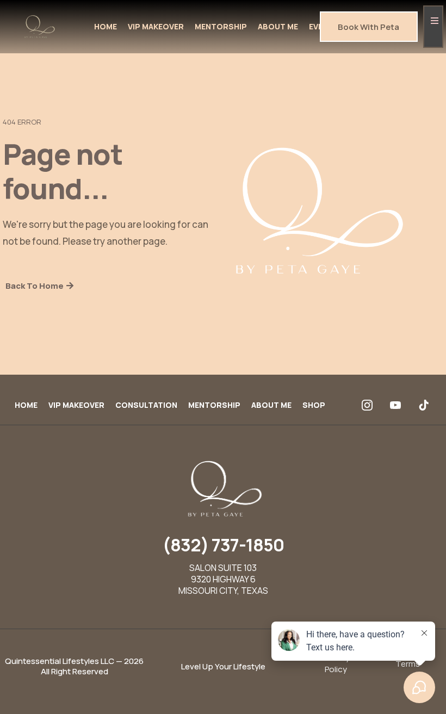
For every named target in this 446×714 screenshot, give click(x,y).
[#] (433, 26)
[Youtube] (395, 405)
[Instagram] (367, 405)
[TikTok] (424, 405)
